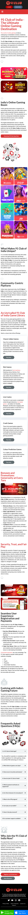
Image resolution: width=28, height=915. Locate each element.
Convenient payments (7, 652)
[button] (2, 11)
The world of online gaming (8, 33)
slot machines (16, 370)
